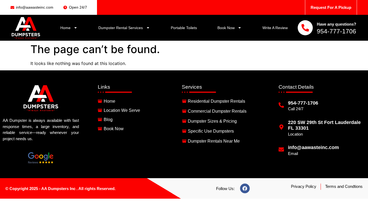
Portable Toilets (184, 28)
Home (65, 28)
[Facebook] (245, 188)
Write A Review (275, 28)
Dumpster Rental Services (120, 28)
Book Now (226, 28)
